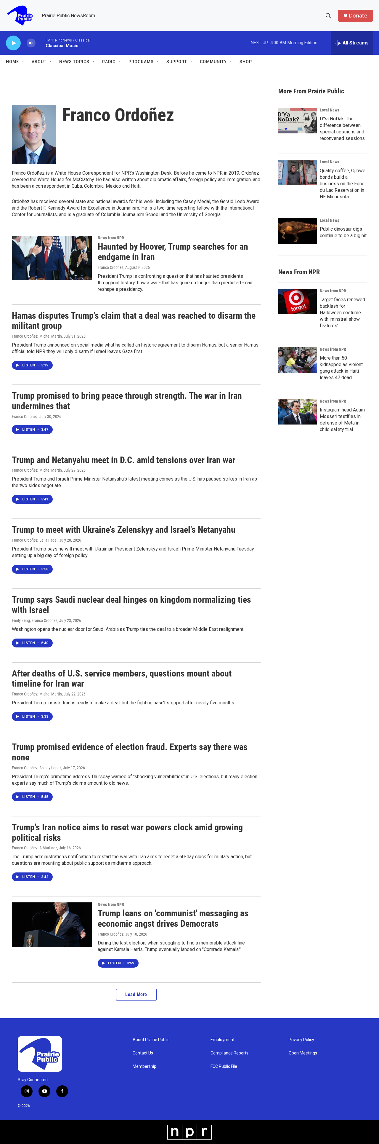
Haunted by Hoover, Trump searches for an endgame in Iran (173, 251)
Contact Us (143, 1053)
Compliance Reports (229, 1053)
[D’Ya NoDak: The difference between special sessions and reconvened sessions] (297, 120)
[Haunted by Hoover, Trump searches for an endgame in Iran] (52, 258)
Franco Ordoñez (110, 267)
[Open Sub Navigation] (23, 61)
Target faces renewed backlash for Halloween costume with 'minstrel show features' (342, 312)
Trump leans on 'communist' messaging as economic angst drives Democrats (173, 918)
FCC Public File (224, 1066)
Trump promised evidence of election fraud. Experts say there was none (130, 752)
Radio (109, 61)
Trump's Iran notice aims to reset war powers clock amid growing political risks (127, 832)
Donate (358, 15)
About (39, 61)
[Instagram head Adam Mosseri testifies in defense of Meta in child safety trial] (297, 412)
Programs (141, 61)
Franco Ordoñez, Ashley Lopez (36, 767)
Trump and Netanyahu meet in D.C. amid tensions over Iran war (123, 460)
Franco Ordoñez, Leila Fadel (34, 540)
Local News (329, 110)
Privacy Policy (301, 1040)
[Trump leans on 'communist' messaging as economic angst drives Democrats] (52, 924)
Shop (246, 61)
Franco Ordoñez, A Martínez (34, 847)
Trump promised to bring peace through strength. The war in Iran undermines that (127, 400)
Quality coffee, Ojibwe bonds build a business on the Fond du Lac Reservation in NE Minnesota (342, 184)
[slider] (40, 43)
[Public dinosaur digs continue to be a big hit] (297, 231)
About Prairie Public (151, 1040)
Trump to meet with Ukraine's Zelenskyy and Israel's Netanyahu (123, 529)
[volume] (31, 43)
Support (176, 61)
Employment (223, 1040)
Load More (136, 994)
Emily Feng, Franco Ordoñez (34, 620)
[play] (13, 43)
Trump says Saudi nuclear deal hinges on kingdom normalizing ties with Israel (131, 604)
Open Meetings (303, 1053)
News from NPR (111, 237)
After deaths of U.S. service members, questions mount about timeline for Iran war (122, 678)
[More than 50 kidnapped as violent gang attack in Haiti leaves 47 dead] (297, 360)
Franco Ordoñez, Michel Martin (37, 336)
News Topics (74, 61)
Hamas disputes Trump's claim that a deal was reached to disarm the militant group (134, 320)
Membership (144, 1066)
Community (213, 61)
